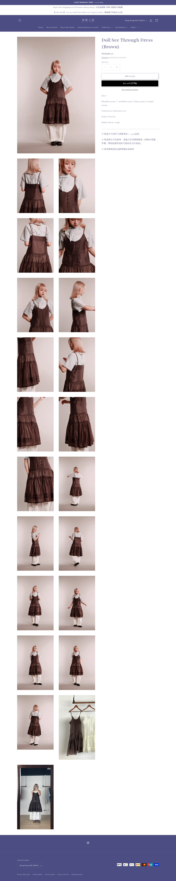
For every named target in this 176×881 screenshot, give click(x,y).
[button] (20, 20)
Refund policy (37, 874)
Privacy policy (50, 874)
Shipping (105, 57)
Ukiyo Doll (26, 874)
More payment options (130, 90)
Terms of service (63, 874)
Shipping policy (77, 874)
